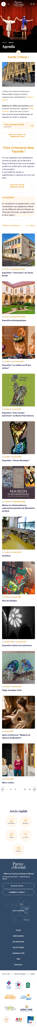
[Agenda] (31, 4)
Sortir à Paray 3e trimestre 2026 (17, 135)
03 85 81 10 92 (17, 886)
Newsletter (18, 953)
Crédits (32, 974)
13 (30, 789)
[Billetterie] (34, 4)
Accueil (4, 42)
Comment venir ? (17, 892)
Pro (18, 959)
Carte (32, 225)
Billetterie (18, 947)
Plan (18, 930)
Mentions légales (20, 974)
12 (25, 789)
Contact (18, 965)
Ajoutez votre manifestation (17, 186)
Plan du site (6, 974)
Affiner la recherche (10, 225)
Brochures (18, 936)
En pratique (18, 942)
